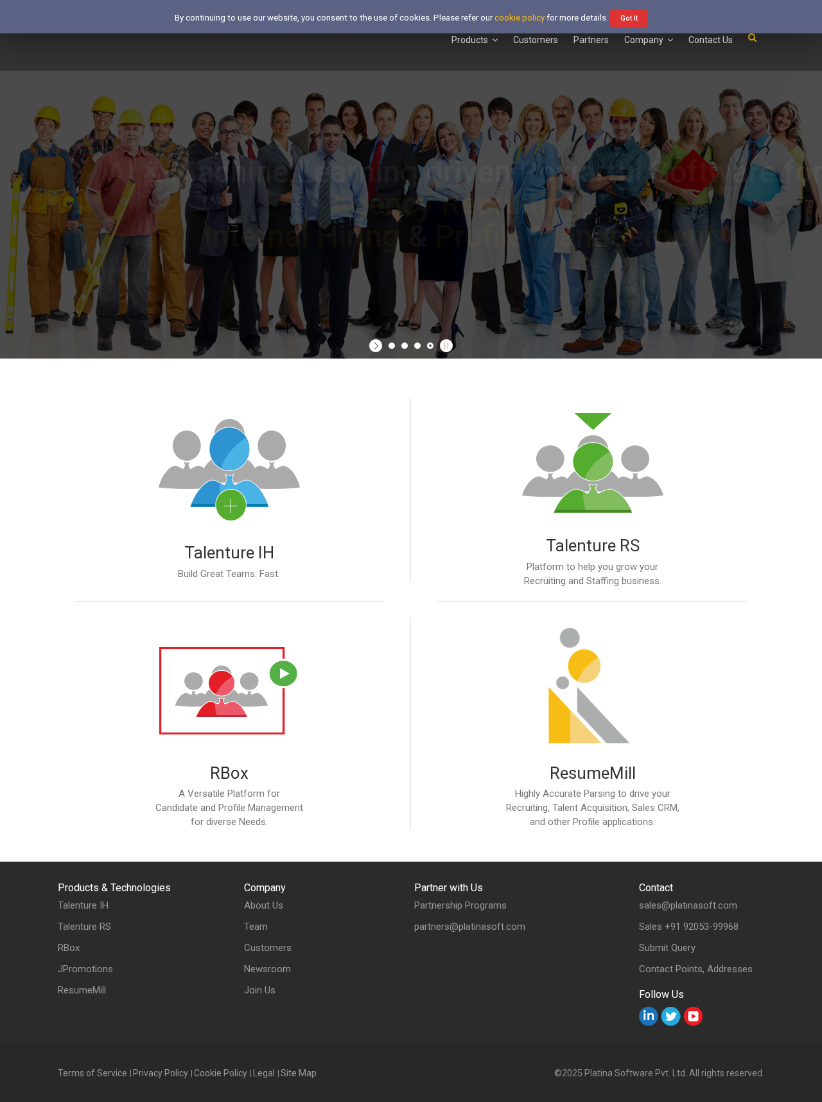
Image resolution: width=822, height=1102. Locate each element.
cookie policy (519, 17)
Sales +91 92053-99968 (689, 926)
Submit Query (667, 948)
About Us (263, 906)
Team (256, 927)
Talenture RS (593, 545)
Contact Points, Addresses (696, 969)
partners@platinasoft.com (469, 926)
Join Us (259, 990)
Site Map (299, 1073)
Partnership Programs (460, 905)
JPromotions (85, 969)
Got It (629, 18)
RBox (229, 773)
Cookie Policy (220, 1073)
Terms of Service (92, 1073)
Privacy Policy (160, 1073)
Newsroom (267, 969)
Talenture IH (229, 552)
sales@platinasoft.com (688, 905)
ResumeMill (593, 773)
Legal (264, 1073)
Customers (268, 948)
